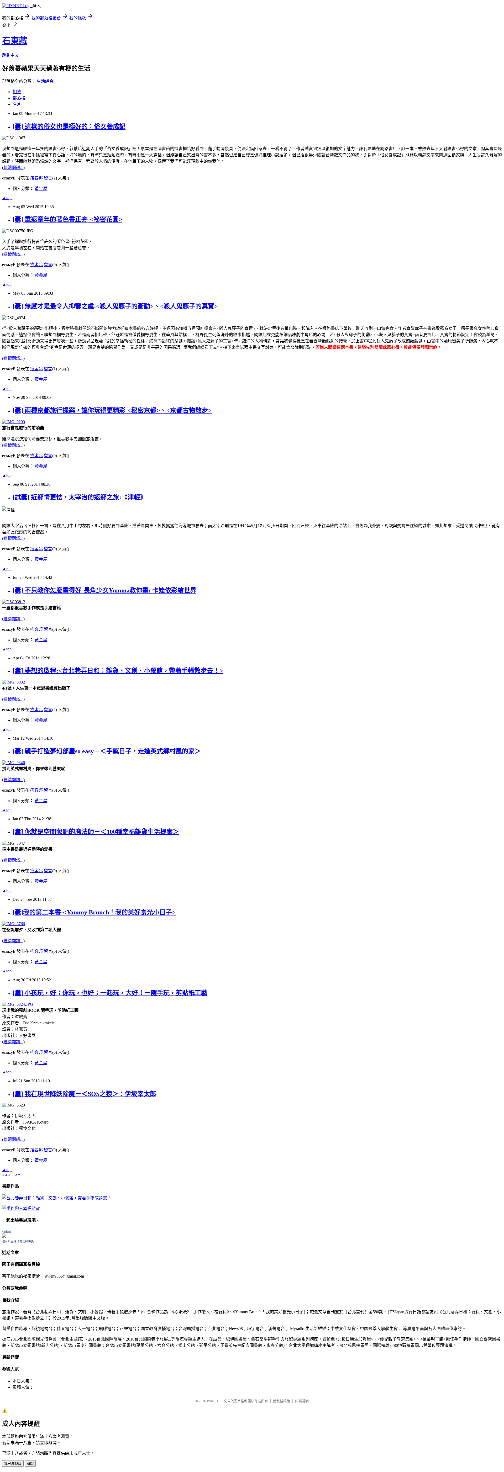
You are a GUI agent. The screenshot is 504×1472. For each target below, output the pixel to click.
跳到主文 (10, 55)
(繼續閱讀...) (13, 167)
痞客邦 (36, 178)
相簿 (17, 91)
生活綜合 (45, 81)
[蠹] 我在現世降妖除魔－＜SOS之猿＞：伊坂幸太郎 (84, 1093)
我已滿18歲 (13, 1464)
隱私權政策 (281, 1401)
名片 (17, 104)
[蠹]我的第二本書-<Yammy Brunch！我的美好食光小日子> (94, 912)
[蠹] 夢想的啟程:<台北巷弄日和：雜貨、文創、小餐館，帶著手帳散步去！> (118, 670)
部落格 (19, 98)
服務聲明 (302, 1401)
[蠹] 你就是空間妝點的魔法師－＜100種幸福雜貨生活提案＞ (96, 831)
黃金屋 (41, 188)
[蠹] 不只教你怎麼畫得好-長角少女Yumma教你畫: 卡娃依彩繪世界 (104, 590)
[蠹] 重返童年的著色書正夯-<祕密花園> (67, 219)
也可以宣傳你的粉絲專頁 (18, 1241)
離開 (30, 1464)
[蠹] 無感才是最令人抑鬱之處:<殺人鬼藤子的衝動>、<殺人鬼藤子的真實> (115, 306)
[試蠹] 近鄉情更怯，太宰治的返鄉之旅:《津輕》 (79, 497)
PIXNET (213, 1401)
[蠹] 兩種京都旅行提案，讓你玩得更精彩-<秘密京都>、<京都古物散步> (112, 410)
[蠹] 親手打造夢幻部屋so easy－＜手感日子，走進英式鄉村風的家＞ (107, 751)
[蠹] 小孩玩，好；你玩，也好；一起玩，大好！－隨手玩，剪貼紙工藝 (110, 992)
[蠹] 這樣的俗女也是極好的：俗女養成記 (69, 126)
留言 (48, 178)
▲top (7, 197)
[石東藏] (4, 1236)
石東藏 (14, 40)
